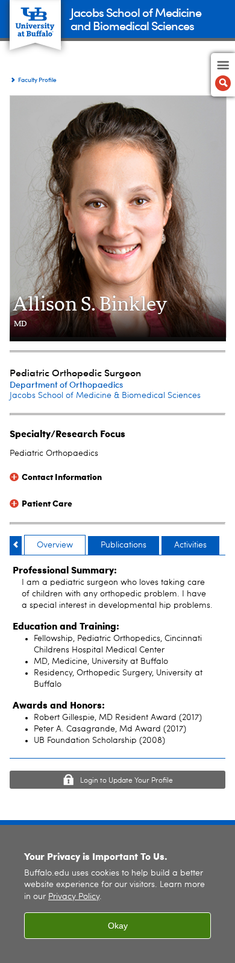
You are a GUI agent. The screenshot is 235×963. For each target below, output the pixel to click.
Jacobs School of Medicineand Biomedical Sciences (135, 18)
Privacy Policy (73, 896)
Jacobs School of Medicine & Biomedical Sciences (105, 395)
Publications (123, 545)
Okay (118, 925)
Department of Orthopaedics (66, 384)
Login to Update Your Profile (126, 781)
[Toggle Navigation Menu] (223, 74)
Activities (190, 545)
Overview (55, 545)
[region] (117, 894)
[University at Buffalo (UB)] (35, 18)
